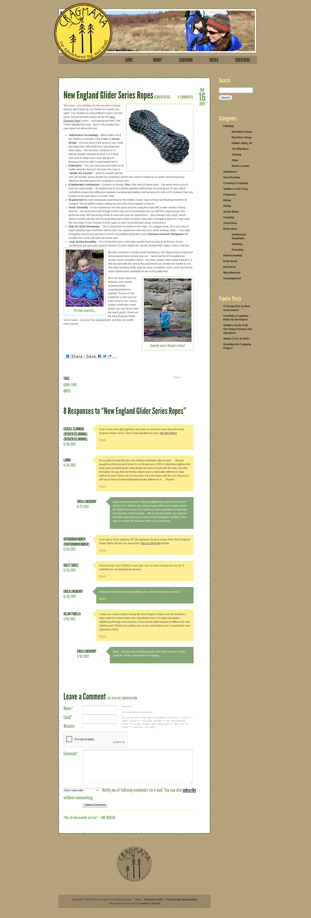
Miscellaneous (232, 272)
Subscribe (242, 60)
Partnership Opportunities (181, 899)
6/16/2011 (69, 444)
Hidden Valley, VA (242, 143)
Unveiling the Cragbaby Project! (237, 346)
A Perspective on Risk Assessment (236, 308)
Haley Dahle (70, 565)
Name (68, 708)
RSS (138, 899)
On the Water (231, 211)
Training (236, 154)
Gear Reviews (231, 177)
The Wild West (240, 148)
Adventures (230, 171)
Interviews (229, 266)
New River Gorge (242, 131)
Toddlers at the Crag (235, 188)
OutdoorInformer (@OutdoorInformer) (76, 542)
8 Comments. (186, 97)
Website (69, 726)
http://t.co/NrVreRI (151, 543)
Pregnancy (229, 194)
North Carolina (240, 166)
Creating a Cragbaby (235, 183)
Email (68, 717)
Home (129, 60)
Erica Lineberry (86, 501)
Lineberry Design (149, 903)
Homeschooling (232, 255)
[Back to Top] (134, 881)
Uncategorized (232, 278)
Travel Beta (230, 223)
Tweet (176, 377)
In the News (230, 261)
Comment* (70, 754)
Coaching (186, 60)
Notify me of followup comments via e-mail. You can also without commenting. (129, 794)
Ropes (67, 391)
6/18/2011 (69, 570)
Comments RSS (153, 899)
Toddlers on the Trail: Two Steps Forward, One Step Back (237, 329)
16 (202, 96)
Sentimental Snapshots (239, 236)
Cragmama (83, 32)
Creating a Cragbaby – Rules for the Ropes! (236, 317)
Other (235, 160)
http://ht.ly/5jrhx (168, 433)
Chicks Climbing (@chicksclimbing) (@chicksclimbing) (75, 434)
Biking (227, 200)
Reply (102, 439)
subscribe (189, 790)
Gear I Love (70, 384)
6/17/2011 (83, 506)
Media (214, 60)
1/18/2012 (69, 618)
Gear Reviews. (162, 97)
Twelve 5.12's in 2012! (236, 338)
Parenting (237, 249)
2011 (202, 103)
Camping (228, 217)
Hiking (227, 206)
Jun (202, 90)
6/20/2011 (69, 596)
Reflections (230, 228)
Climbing (228, 126)
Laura (67, 460)
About (157, 60)
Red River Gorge (242, 137)
